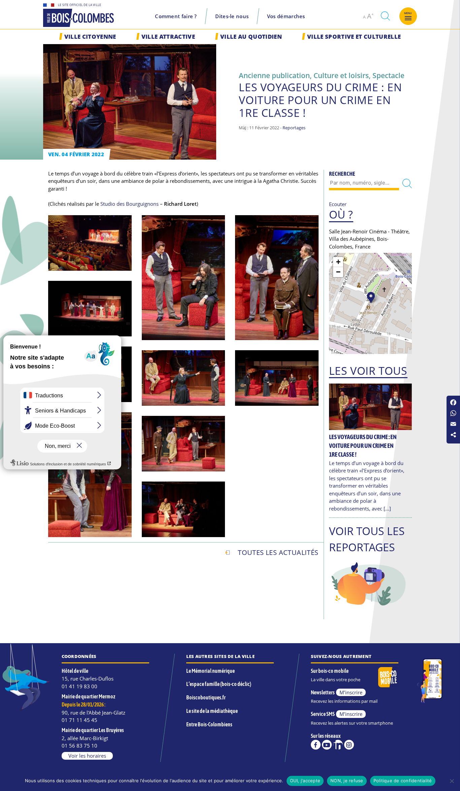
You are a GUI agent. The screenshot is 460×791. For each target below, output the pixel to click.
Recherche (342, 173)
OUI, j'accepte (305, 780)
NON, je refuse (346, 780)
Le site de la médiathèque (212, 711)
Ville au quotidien (251, 36)
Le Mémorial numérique (210, 671)
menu (408, 13)
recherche (385, 16)
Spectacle (388, 75)
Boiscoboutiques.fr (206, 697)
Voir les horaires (87, 755)
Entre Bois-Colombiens (209, 724)
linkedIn (338, 745)
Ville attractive (168, 36)
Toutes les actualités (278, 552)
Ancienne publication (274, 75)
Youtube (327, 745)
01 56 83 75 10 (79, 745)
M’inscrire (350, 692)
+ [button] (338, 262)
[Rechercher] (407, 183)
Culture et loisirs (341, 75)
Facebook (316, 745)
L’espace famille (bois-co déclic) (218, 684)
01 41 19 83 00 (79, 686)
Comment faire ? (176, 16)
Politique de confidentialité (402, 780)
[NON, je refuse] (451, 781)
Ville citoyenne (90, 36)
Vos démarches (286, 16)
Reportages (294, 128)
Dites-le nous (232, 16)
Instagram (349, 745)
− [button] (338, 272)
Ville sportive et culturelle (354, 36)
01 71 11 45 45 (79, 720)
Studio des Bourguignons (129, 203)
